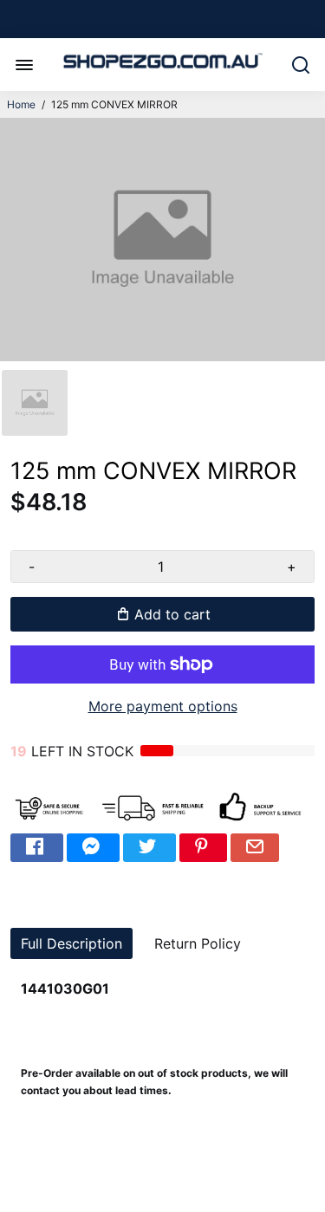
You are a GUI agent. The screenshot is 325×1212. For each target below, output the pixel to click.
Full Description (71, 943)
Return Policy (197, 943)
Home (21, 104)
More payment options (162, 706)
